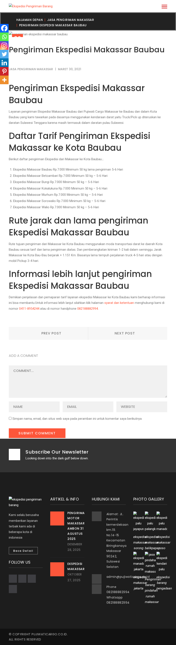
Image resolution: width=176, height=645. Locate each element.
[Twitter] (4, 54)
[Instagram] (4, 45)
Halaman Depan (29, 20)
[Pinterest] (4, 71)
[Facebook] (4, 28)
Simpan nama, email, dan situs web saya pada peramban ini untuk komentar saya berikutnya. (77, 419)
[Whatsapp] (4, 37)
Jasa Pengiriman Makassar (70, 20)
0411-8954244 (29, 309)
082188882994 (87, 309)
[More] (4, 80)
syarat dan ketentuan (119, 303)
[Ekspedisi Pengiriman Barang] (31, 6)
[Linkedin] (4, 62)
